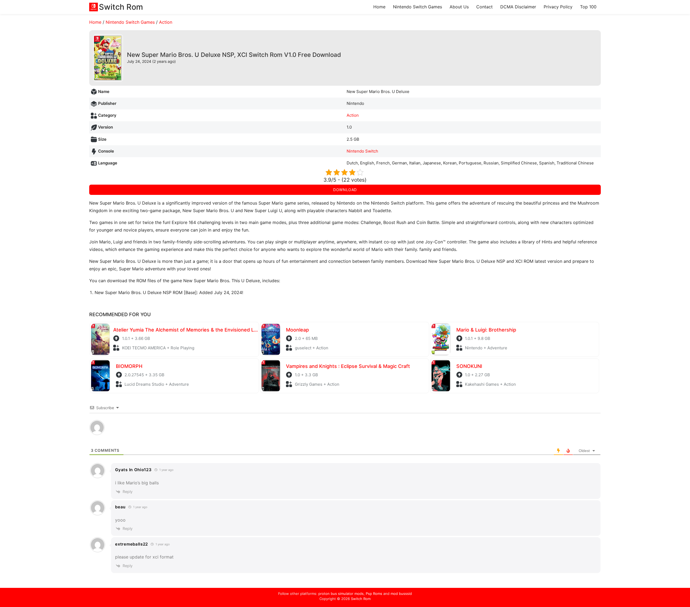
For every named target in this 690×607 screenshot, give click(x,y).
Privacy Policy (558, 6)
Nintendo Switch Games (417, 6)
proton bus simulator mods (341, 593)
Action (165, 22)
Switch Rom (361, 598)
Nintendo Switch (362, 151)
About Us (459, 6)
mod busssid (401, 593)
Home (379, 6)
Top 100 (588, 6)
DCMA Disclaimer (518, 6)
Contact (484, 6)
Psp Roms (374, 593)
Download (345, 189)
